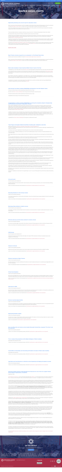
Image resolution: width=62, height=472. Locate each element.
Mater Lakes (27, 69)
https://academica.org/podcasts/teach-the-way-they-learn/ (35, 185)
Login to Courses (50, 3)
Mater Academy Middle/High (18, 91)
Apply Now (58, 3)
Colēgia (14, 397)
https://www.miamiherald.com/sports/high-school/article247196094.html (27, 126)
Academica (33, 376)
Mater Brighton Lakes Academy (16, 60)
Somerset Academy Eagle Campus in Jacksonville (33, 56)
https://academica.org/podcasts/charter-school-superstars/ (36, 264)
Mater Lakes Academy (49, 71)
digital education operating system (21, 397)
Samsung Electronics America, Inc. (13, 376)
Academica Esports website (19, 109)
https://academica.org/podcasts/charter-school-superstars (38, 331)
